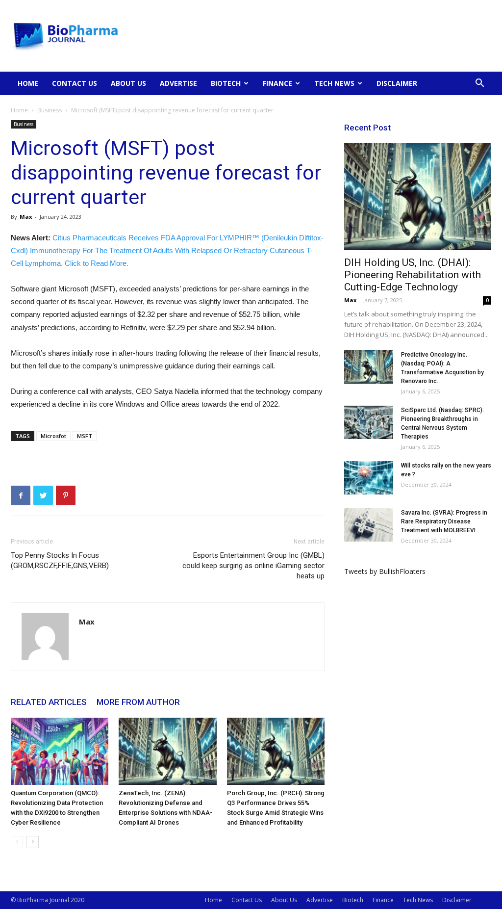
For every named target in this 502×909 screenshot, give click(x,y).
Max (26, 216)
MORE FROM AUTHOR (138, 702)
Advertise (178, 83)
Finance (277, 83)
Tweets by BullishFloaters (385, 571)
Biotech (226, 83)
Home (28, 83)
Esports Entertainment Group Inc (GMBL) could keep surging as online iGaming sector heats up (253, 565)
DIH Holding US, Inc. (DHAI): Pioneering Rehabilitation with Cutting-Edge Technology (412, 275)
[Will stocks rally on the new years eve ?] (368, 478)
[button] (479, 84)
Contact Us (74, 83)
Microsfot (53, 436)
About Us (128, 83)
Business (49, 110)
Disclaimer (396, 83)
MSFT (84, 436)
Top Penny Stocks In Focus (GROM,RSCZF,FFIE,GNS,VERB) (60, 560)
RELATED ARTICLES (49, 702)
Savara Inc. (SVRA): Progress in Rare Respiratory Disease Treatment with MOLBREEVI (444, 521)
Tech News (334, 83)
